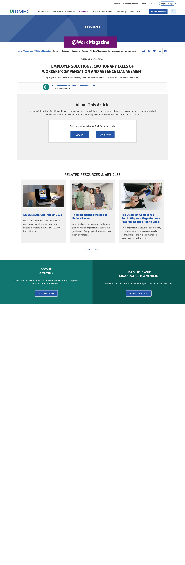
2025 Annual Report (131, 3)
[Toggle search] (173, 11)
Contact (153, 3)
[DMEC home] (19, 11)
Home (19, 51)
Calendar (116, 3)
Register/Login (167, 3)
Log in (79, 134)
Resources (28, 51)
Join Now (105, 134)
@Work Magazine (43, 51)
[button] (143, 51)
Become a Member (158, 11)
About (144, 3)
